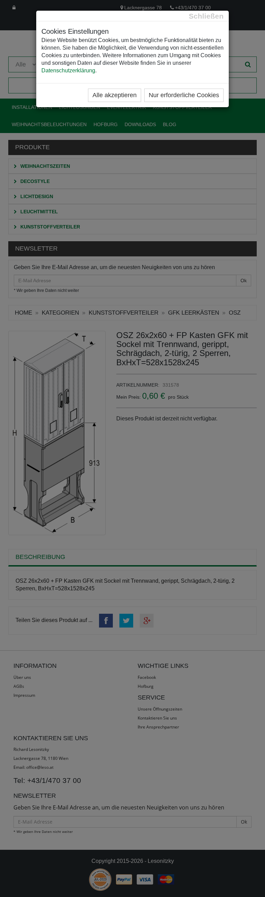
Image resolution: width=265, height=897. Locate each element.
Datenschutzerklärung (68, 70)
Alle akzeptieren (114, 95)
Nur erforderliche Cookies (184, 95)
